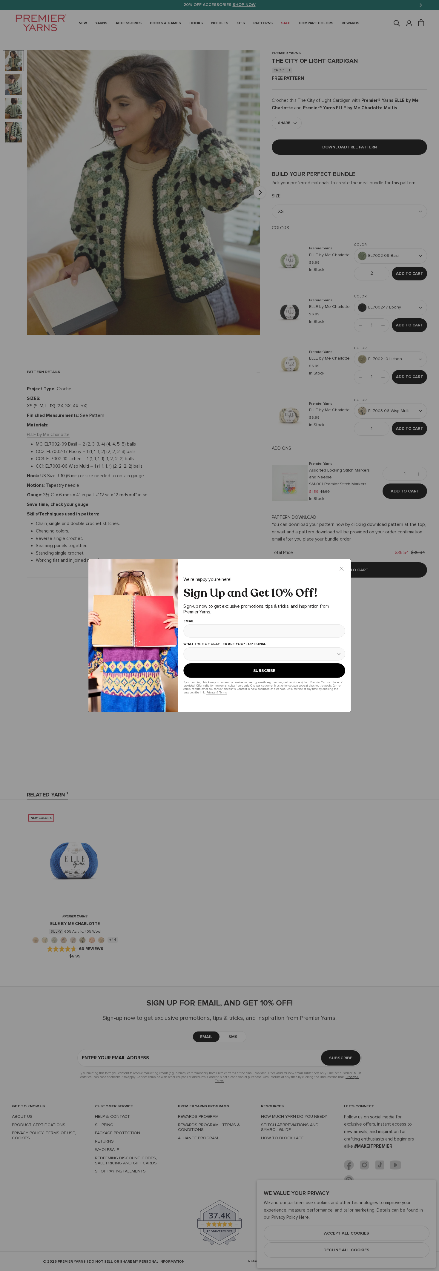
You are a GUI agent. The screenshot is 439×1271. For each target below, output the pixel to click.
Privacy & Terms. (216, 692)
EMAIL (188, 621)
